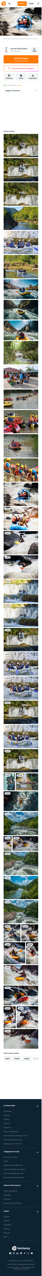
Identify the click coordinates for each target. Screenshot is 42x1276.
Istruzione (7, 1223)
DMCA (6, 1260)
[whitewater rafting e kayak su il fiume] (21, 840)
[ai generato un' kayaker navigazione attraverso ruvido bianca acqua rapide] (8, 860)
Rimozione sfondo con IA (13, 1238)
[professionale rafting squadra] (21, 144)
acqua (26, 1154)
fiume (17, 1154)
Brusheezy (7, 1207)
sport (7, 1154)
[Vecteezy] (3, 3)
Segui (34, 51)
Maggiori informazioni (12, 89)
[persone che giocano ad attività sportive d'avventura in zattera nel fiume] (21, 493)
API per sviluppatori (11, 1227)
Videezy (6, 1215)
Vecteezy (7, 1211)
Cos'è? (20, 85)
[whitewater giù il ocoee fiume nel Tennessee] (21, 944)
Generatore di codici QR (13, 1242)
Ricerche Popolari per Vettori (14, 1268)
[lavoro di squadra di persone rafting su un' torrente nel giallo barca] (21, 351)
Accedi (31, 4)
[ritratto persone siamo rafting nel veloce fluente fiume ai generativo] (21, 288)
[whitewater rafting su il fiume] (21, 920)
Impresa (7, 1219)
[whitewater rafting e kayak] (21, 895)
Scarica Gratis (21, 59)
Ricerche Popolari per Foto (13, 1272)
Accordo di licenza (10, 1256)
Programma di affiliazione (13, 1264)
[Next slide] (33, 1154)
